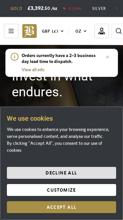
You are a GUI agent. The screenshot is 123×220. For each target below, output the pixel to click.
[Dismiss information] (107, 56)
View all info (33, 69)
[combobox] (54, 31)
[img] (29, 31)
